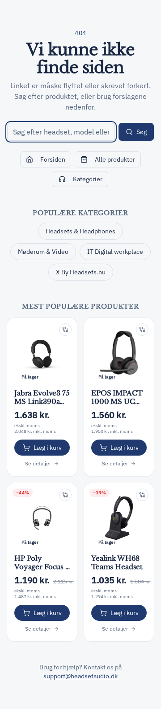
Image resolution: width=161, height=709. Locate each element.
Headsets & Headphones (80, 231)
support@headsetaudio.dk (80, 676)
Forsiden (52, 159)
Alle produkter (115, 159)
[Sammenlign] (65, 329)
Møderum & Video (43, 252)
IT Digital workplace (115, 252)
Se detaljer (38, 463)
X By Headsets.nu (81, 272)
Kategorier (87, 179)
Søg (141, 132)
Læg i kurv (48, 448)
